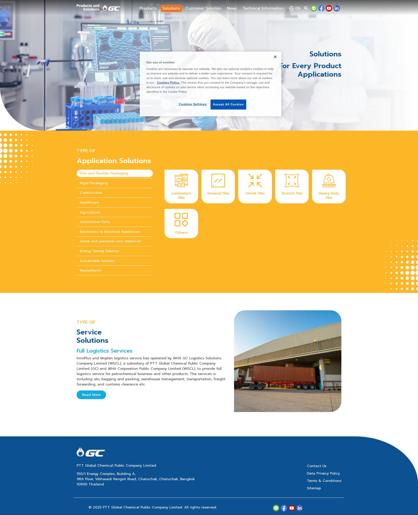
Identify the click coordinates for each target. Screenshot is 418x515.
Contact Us (316, 466)
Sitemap (314, 488)
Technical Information (263, 8)
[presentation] (115, 173)
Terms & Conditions (324, 480)
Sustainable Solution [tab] (97, 260)
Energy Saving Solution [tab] (99, 251)
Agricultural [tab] (90, 212)
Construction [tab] (91, 192)
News (232, 8)
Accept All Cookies (228, 104)
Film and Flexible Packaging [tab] (104, 173)
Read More (91, 394)
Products (148, 8)
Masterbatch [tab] (91, 270)
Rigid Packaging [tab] (94, 183)
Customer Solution (203, 8)
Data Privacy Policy (323, 473)
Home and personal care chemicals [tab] (110, 241)
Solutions (171, 8)
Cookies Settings (193, 104)
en (297, 8)
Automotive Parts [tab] (95, 222)
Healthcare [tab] (89, 202)
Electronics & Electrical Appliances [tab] (110, 231)
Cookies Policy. (169, 82)
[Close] (275, 57)
